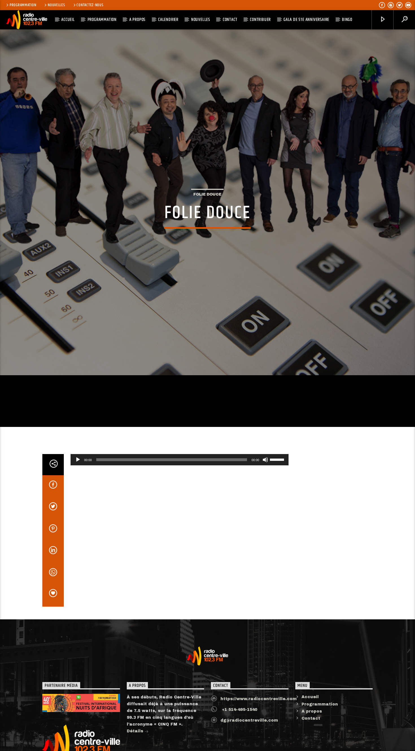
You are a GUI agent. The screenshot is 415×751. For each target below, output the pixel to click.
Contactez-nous (90, 5)
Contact (230, 19)
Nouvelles (56, 5)
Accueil (310, 720)
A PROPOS (137, 19)
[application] (180, 482)
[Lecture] (78, 482)
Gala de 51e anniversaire (306, 19)
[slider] (278, 482)
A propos (312, 734)
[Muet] (265, 482)
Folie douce (207, 205)
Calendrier (168, 19)
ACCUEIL (68, 19)
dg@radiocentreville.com (249, 743)
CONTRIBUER (260, 19)
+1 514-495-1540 (238, 733)
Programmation (23, 5)
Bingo (347, 19)
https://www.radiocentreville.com (258, 722)
